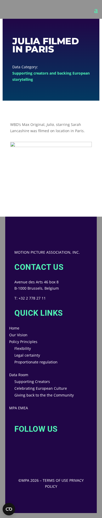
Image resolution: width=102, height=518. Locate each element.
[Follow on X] (14, 450)
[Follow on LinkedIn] (35, 450)
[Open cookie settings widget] (9, 509)
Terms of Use (55, 480)
